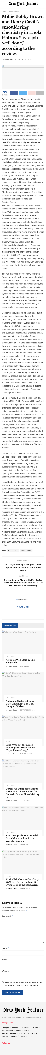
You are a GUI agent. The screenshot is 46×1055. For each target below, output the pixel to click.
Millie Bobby (26, 550)
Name (5, 948)
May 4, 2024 (24, 666)
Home (4, 12)
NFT (37, 1033)
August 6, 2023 (25, 754)
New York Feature (9, 1033)
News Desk (9, 59)
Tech (30, 1036)
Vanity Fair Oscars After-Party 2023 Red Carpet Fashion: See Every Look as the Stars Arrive (22, 882)
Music (8, 741)
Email (5, 959)
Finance (5, 1036)
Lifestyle (5, 1028)
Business (24, 1028)
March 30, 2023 (25, 844)
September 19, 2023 (27, 710)
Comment (7, 916)
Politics (35, 1028)
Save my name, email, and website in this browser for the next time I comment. (23, 983)
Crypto (22, 1033)
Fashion (15, 1028)
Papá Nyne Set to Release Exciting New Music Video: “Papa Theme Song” (20, 748)
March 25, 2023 (25, 888)
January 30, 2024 (25, 59)
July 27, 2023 (24, 801)
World (26, 1030)
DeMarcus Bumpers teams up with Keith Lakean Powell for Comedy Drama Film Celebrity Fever (22, 792)
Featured (9, 876)
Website (5, 971)
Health (22, 1036)
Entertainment (14, 12)
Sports (13, 1036)
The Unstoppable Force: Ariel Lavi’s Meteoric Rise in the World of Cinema (22, 838)
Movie (30, 1033)
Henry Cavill (13, 550)
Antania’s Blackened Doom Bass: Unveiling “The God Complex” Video (20, 704)
